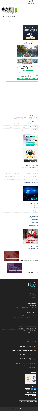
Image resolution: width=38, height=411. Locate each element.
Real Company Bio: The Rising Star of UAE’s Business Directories (27, 326)
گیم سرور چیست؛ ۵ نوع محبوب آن (31, 334)
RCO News (36, 248)
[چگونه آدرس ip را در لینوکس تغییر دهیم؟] (9, 10)
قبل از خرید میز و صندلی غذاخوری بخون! (31, 319)
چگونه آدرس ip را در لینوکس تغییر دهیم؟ (8, 16)
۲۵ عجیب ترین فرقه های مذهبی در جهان (26, 346)
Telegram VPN (35, 224)
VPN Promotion (27, 307)
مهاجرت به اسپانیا (35, 210)
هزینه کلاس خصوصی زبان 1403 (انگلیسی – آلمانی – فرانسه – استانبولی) (27, 328)
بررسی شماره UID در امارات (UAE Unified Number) (29, 324)
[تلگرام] (25, 401)
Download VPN (33, 307)
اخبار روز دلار (36, 213)
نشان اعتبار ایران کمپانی (32, 305)
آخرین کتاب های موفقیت (31, 115)
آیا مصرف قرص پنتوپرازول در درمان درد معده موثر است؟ (29, 336)
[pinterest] (22, 401)
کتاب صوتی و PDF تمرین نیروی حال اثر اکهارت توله (26, 358)
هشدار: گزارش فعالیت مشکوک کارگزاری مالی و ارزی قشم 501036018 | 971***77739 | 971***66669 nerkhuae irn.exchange (20, 317)
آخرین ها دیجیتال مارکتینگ (31, 165)
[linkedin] (20, 401)
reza (35, 354)
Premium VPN (21, 307)
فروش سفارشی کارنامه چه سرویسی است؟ (30, 341)
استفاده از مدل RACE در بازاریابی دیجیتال (31, 178)
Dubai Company (31, 248)
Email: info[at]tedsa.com (32, 295)
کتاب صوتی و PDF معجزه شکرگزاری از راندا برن (24, 362)
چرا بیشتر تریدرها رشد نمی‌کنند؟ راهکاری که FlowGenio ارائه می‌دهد (27, 315)
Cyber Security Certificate (33, 216)
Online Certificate (35, 219)
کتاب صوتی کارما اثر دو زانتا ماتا (33, 126)
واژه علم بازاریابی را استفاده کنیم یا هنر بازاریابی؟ (30, 175)
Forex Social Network (34, 227)
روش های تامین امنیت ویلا (32, 322)
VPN (17, 307)
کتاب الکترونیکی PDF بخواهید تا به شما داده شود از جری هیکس (22, 350)
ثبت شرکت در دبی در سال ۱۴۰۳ (32, 332)
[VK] (23, 401)
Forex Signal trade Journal (33, 225)
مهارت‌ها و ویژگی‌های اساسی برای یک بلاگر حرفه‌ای (29, 330)
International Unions (34, 214)
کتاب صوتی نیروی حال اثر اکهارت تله (32, 129)
